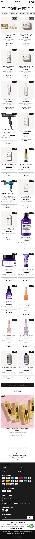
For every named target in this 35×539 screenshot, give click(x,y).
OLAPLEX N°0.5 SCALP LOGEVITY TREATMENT (9, 98)
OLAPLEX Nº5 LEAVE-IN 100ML (9, 67)
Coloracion (13, 13)
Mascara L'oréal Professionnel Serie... (9, 270)
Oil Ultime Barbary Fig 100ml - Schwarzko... (26, 336)
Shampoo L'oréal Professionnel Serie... (26, 238)
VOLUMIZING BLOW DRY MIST (26, 98)
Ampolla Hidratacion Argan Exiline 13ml (17, 428)
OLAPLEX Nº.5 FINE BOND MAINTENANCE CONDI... (9, 165)
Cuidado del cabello (23, 468)
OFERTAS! (5, 468)
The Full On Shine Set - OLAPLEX (9, 35)
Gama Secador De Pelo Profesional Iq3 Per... (9, 133)
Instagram (5, 471)
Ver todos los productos (17, 385)
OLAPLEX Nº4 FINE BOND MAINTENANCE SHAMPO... (26, 130)
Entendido (17, 537)
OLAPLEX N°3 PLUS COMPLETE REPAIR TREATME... (26, 197)
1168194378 (7, 498)
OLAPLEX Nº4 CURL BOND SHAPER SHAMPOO (9, 368)
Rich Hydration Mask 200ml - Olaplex (26, 35)
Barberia (4, 13)
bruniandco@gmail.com (11, 501)
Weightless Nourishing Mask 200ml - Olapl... (26, 67)
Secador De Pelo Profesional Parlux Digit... (9, 197)
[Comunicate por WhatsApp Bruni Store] (31, 526)
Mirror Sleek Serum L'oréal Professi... (9, 302)
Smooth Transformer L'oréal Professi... (26, 270)
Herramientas (24, 13)
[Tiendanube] (17, 522)
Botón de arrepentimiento (17, 528)
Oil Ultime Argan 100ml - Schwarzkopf (26, 304)
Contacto (20, 471)
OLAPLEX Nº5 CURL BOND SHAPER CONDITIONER (26, 368)
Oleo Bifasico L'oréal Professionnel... (26, 165)
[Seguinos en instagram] (3, 510)
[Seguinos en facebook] (6, 510)
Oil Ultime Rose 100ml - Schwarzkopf (9, 336)
